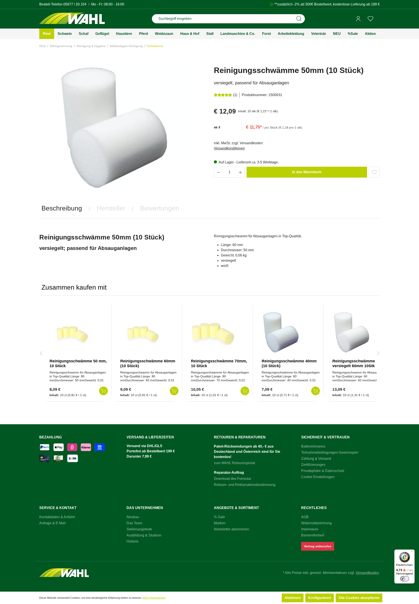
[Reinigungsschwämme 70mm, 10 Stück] (213, 333)
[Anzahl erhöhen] (240, 172)
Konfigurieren (319, 598)
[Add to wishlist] (374, 172)
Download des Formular (232, 478)
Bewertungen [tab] (159, 208)
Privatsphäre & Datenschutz (322, 471)
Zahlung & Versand (316, 458)
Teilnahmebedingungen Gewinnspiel (329, 452)
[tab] (61, 208)
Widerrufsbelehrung (316, 523)
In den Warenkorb (306, 172)
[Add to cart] (103, 391)
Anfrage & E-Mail (52, 523)
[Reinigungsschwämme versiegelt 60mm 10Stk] (354, 333)
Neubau (133, 517)
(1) (235, 95)
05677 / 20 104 (74, 4)
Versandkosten (367, 573)
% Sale (219, 517)
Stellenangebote (139, 529)
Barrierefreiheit (312, 535)
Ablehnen (293, 598)
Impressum (309, 529)
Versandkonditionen (229, 148)
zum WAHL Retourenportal (234, 463)
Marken (219, 523)
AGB (305, 517)
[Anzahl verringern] (218, 172)
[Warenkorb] (378, 19)
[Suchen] (299, 18)
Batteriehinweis (313, 446)
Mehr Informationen (154, 597)
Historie (133, 541)
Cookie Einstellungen (318, 477)
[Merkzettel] (370, 19)
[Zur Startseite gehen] (72, 19)
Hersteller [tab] (111, 208)
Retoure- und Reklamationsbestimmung (244, 485)
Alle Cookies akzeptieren (359, 598)
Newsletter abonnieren (231, 529)
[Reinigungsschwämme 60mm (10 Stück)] (142, 333)
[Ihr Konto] (358, 19)
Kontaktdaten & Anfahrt (57, 517)
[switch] (404, 578)
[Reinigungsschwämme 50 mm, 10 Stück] (71, 333)
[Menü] (412, 552)
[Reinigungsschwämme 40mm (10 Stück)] (283, 333)
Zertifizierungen (313, 465)
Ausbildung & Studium (144, 535)
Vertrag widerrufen (317, 546)
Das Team (134, 523)
